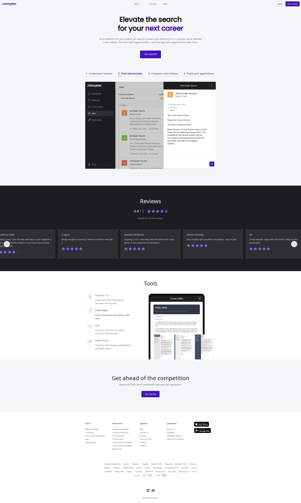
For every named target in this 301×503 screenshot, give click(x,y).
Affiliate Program (174, 436)
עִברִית (193, 471)
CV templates (118, 436)
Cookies (143, 445)
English (145, 464)
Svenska (108, 471)
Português (157, 467)
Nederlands (128, 467)
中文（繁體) (162, 475)
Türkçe (130, 471)
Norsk (139, 467)
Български (160, 471)
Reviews (170, 432)
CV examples (118, 439)
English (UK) (156, 464)
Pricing (152, 3)
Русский (172, 471)
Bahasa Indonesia (113, 464)
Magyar (117, 467)
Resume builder (92, 429)
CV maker (89, 432)
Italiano (107, 467)
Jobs (87, 439)
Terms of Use (145, 439)
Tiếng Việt (119, 471)
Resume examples (121, 432)
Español (168, 464)
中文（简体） (148, 475)
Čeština (138, 471)
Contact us (144, 432)
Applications (90, 442)
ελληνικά (149, 471)
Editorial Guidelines (175, 439)
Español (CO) (180, 464)
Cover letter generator (95, 436)
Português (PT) (171, 467)
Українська (183, 471)
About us (171, 429)
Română (184, 467)
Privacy (143, 442)
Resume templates (121, 429)
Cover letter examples (122, 445)
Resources (117, 449)
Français (192, 464)
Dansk (126, 464)
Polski (147, 467)
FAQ (165, 3)
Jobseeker (153, 498)
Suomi (194, 467)
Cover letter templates (122, 442)
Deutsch (135, 464)
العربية (137, 475)
